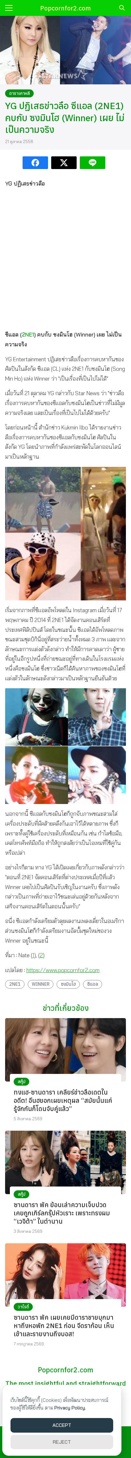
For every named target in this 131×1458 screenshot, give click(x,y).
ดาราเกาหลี (19, 93)
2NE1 (28, 334)
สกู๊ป (21, 1081)
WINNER (41, 984)
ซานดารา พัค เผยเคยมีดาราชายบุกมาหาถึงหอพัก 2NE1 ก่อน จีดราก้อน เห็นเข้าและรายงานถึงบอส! (64, 1325)
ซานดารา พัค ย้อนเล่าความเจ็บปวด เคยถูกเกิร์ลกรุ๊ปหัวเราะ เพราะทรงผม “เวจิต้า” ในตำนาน (62, 1213)
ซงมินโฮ (68, 984)
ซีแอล (92, 984)
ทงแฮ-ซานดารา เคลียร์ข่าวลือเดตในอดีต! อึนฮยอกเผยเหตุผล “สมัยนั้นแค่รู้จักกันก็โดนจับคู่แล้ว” (63, 1100)
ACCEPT (61, 1425)
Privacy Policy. (70, 1408)
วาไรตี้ (23, 1307)
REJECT (62, 1442)
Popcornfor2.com (65, 8)
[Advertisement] (65, 259)
